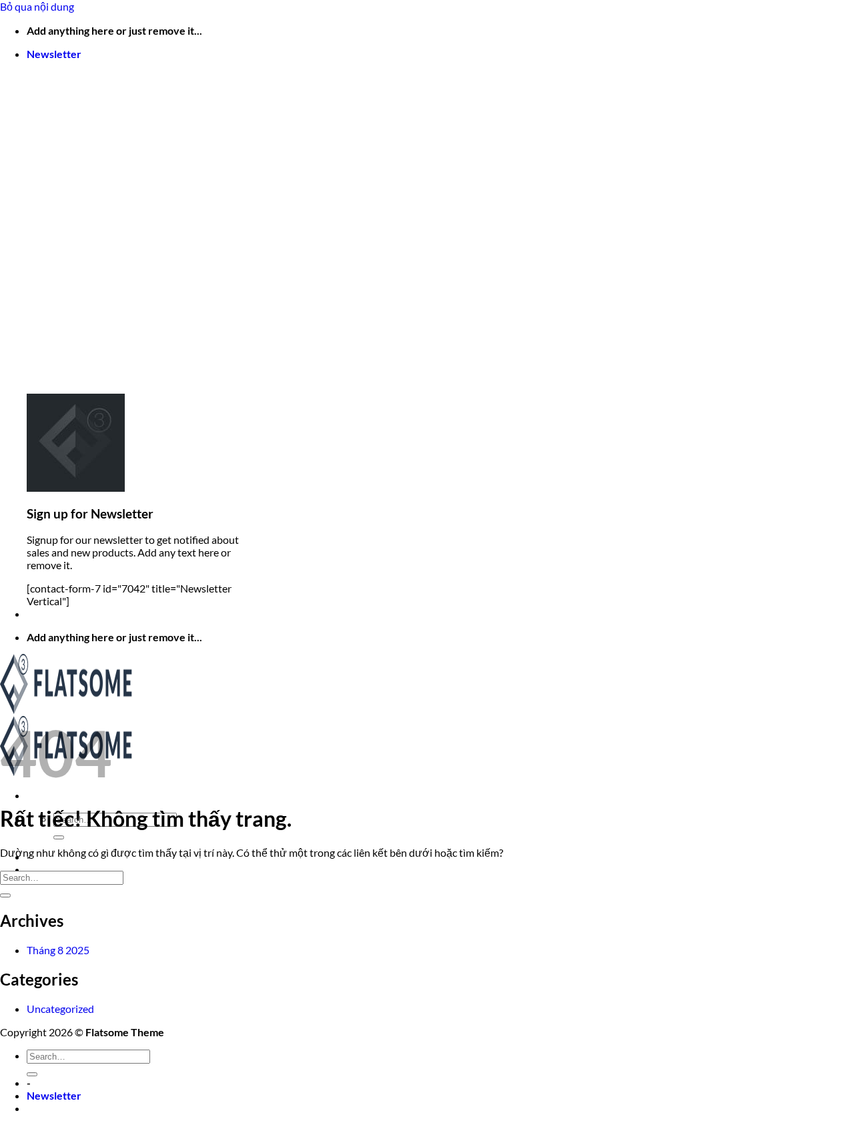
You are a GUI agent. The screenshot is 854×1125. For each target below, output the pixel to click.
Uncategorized (60, 1008)
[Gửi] (58, 837)
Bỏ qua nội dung (37, 6)
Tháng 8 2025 (58, 950)
